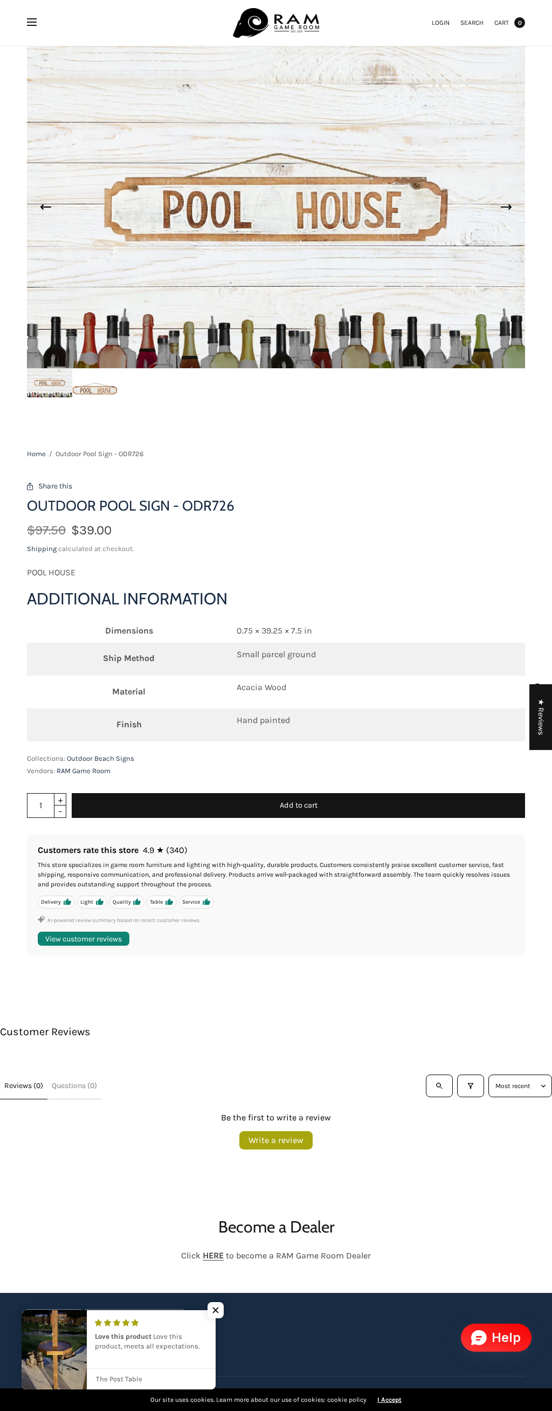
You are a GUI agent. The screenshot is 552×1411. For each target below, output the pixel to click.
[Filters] (470, 1086)
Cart (501, 22)
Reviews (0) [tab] (23, 1085)
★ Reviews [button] (541, 717)
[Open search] (439, 1086)
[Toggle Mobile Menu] (39, 23)
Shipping (42, 549)
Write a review (276, 1140)
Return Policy (130, 1345)
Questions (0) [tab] (74, 1085)
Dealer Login (79, 1345)
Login (441, 22)
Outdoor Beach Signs (100, 758)
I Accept (389, 1399)
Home (36, 454)
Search (472, 22)
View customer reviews (83, 939)
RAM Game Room (84, 771)
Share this (55, 486)
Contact (174, 1345)
